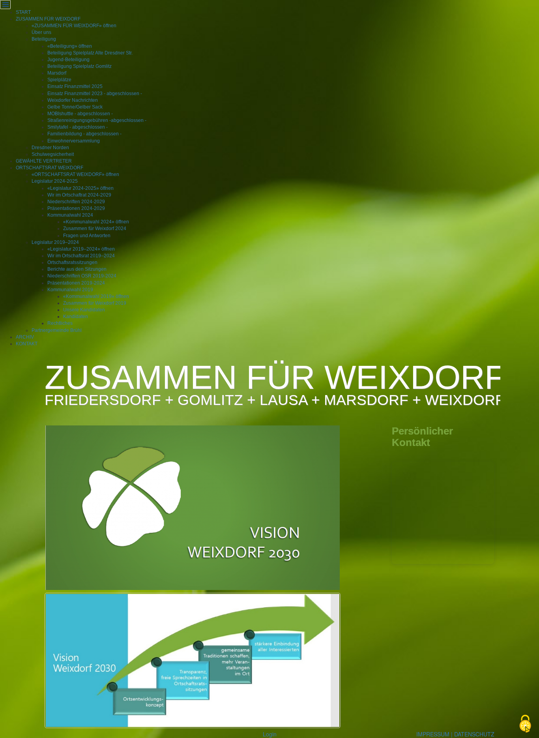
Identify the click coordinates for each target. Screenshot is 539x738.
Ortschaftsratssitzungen (72, 262)
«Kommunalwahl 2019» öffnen (96, 296)
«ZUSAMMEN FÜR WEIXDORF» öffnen (74, 25)
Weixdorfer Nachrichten (72, 100)
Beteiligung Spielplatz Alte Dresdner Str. (90, 53)
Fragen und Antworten (86, 235)
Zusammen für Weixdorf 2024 (94, 228)
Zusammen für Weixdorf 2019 (94, 303)
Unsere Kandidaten (84, 310)
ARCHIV (25, 337)
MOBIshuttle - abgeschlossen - (80, 113)
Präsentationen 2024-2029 (76, 208)
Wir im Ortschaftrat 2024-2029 (79, 195)
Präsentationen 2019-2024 (76, 283)
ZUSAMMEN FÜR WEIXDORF (48, 19)
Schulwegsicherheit (53, 154)
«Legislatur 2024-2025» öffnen (80, 188)
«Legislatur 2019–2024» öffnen (81, 249)
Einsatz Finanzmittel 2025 (75, 86)
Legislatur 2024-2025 (55, 181)
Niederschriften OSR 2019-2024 (81, 276)
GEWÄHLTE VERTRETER (44, 161)
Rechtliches (60, 323)
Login (270, 734)
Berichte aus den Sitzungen (77, 269)
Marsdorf (56, 73)
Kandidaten (75, 316)
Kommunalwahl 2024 (70, 215)
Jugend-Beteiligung (68, 59)
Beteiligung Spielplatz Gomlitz (79, 66)
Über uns (41, 32)
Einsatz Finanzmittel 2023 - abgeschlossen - (94, 93)
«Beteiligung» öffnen (69, 46)
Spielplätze (59, 79)
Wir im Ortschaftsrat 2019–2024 (81, 255)
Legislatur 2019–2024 (55, 242)
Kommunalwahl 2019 (70, 289)
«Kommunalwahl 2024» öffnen (96, 222)
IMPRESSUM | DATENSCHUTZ (455, 734)
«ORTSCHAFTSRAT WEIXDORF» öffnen (75, 174)
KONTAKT (26, 344)
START (23, 12)
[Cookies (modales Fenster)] (525, 724)
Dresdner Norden (50, 147)
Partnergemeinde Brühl (57, 330)
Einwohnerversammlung (73, 141)
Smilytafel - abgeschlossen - (77, 127)
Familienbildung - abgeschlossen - (84, 134)
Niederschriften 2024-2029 (76, 201)
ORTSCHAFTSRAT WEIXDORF (49, 167)
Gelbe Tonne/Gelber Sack (75, 107)
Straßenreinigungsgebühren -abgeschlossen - (96, 120)
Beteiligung (44, 39)
